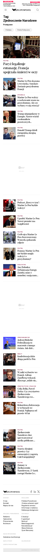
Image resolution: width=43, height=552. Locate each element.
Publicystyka (21, 264)
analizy (19, 354)
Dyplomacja (21, 95)
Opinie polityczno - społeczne (26, 386)
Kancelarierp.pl (27, 526)
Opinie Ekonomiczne (23, 337)
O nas (5, 501)
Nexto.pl (24, 521)
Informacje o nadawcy (30, 508)
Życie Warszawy (27, 530)
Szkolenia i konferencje (11, 537)
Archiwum (7, 523)
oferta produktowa (10, 544)
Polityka (8, 30)
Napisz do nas (8, 505)
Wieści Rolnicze (27, 528)
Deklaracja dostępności (30, 510)
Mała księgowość (28, 523)
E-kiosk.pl (25, 517)
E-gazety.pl (26, 519)
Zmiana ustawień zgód (30, 503)
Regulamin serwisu (28, 505)
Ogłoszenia (7, 519)
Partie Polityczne (23, 30)
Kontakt (6, 503)
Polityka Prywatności (29, 501)
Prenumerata (8, 521)
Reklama (6, 517)
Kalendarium (26, 541)
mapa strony (7, 541)
